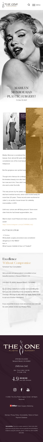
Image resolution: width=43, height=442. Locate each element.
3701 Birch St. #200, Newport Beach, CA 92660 (18, 282)
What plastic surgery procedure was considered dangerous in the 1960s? (18, 238)
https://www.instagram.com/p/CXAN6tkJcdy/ (17, 224)
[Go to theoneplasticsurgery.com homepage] (12, 5)
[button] (33, 5)
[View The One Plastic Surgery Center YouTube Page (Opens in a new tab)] (28, 391)
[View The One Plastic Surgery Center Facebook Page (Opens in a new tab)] (22, 391)
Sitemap (7, 415)
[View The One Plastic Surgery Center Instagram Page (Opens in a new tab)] (15, 391)
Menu (38, 5)
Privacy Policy (26, 307)
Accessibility (24, 415)
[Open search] (29, 5)
